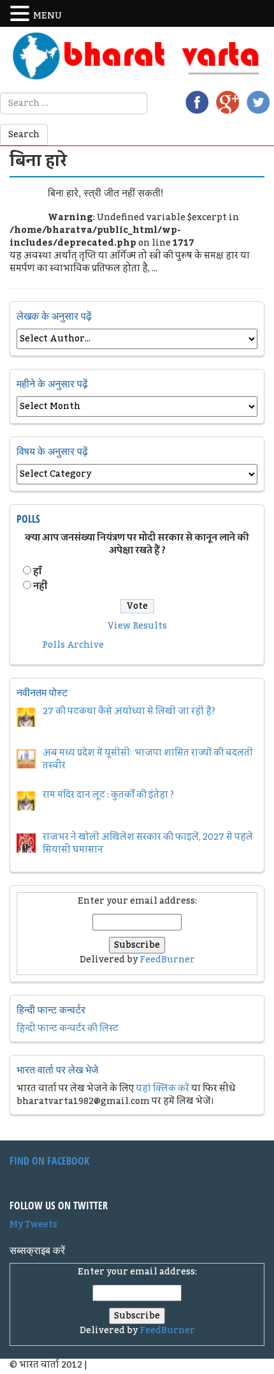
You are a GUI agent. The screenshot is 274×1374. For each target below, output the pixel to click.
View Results (137, 626)
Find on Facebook (49, 1161)
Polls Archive (73, 645)
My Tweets (33, 1225)
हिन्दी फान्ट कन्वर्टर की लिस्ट (68, 1029)
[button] (21, 14)
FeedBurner (167, 960)
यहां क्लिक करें (162, 1089)
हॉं (37, 572)
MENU (47, 16)
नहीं (40, 586)
